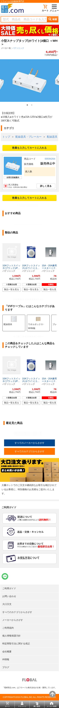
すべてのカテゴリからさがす (29, 451)
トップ (6, 136)
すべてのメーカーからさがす (29, 443)
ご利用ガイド (9, 588)
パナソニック (18, 48)
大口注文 (6, 604)
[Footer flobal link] (30, 680)
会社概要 (6, 651)
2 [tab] (31, 105)
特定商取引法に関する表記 (16, 643)
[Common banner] (29, 31)
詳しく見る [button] (46, 186)
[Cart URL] (45, 8)
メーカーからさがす (12, 620)
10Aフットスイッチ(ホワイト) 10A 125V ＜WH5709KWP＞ (31, 266)
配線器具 (52, 136)
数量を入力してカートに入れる (29, 147)
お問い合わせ (9, 596)
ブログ (5, 667)
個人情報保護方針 (11, 635)
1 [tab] (27, 105)
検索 (54, 19)
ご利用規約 (8, 627)
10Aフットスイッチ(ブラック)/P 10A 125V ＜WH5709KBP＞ (11, 266)
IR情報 (5, 659)
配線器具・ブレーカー (28, 136)
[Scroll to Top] (52, 694)
